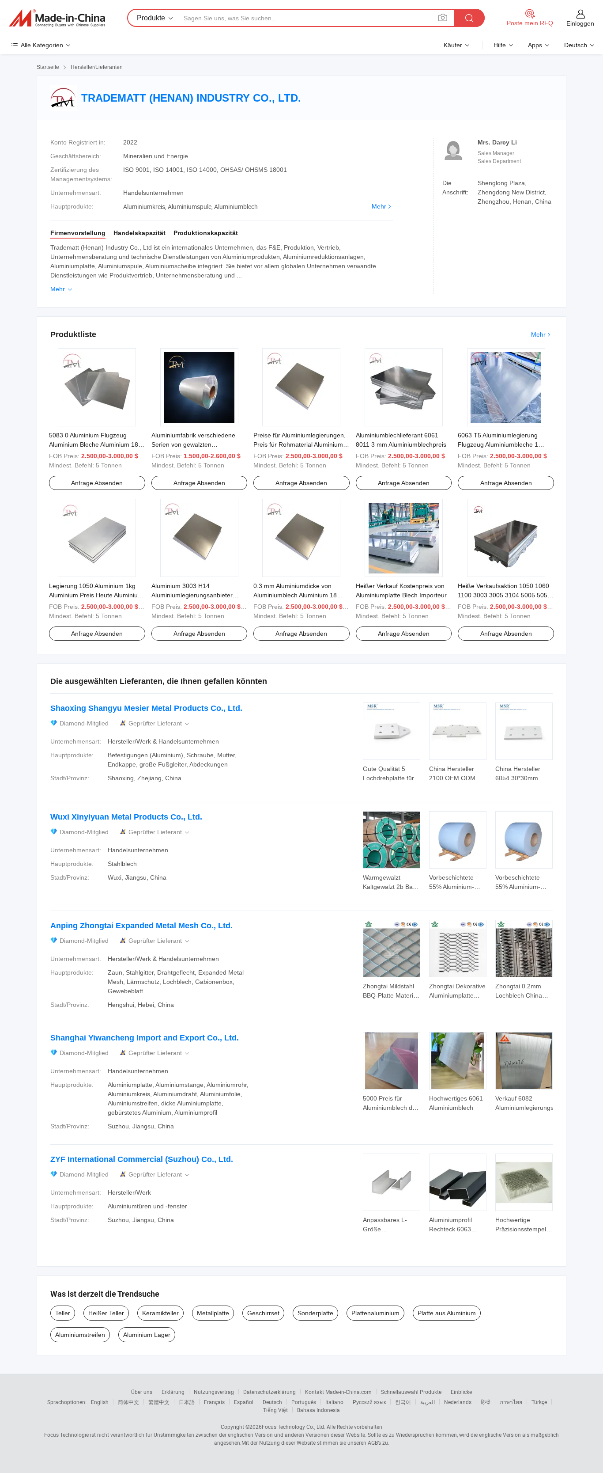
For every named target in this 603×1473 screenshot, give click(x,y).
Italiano (334, 1401)
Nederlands (457, 1401)
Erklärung (173, 1391)
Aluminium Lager (146, 1334)
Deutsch (272, 1401)
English (100, 1401)
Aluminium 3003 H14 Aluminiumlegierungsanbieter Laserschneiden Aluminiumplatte (196, 595)
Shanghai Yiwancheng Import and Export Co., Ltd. (144, 1037)
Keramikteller (160, 1313)
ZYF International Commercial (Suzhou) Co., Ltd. (141, 1159)
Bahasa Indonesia (318, 1409)
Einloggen (580, 23)
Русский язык (369, 1401)
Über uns (141, 1391)
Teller (62, 1313)
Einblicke (461, 1391)
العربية (427, 1401)
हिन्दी (485, 1401)
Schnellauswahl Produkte (411, 1391)
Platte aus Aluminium (447, 1313)
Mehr (379, 206)
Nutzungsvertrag (214, 1391)
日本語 (187, 1401)
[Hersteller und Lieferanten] (57, 18)
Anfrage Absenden (97, 482)
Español (243, 1401)
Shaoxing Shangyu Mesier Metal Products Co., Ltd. (146, 708)
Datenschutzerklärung (269, 1391)
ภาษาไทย (511, 1401)
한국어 (403, 1401)
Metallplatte (213, 1313)
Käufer (453, 45)
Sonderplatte (315, 1313)
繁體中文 (159, 1401)
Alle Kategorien (42, 45)
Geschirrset (263, 1313)
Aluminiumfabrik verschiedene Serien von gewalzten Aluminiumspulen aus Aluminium (196, 444)
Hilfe (500, 45)
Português (303, 1401)
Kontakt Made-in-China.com (338, 1391)
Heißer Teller (106, 1313)
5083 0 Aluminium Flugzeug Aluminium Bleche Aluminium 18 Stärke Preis (93, 444)
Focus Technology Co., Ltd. (293, 1426)
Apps (535, 45)
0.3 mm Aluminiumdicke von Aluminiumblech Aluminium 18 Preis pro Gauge (295, 595)
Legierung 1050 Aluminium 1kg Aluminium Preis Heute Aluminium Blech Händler (96, 595)
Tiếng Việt (275, 1409)
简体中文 (128, 1401)
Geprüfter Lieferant (159, 723)
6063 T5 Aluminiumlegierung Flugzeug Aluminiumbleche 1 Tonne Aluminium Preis (498, 444)
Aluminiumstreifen (80, 1334)
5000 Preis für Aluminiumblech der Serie (390, 1107)
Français (214, 1401)
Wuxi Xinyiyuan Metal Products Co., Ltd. (126, 816)
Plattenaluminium (375, 1313)
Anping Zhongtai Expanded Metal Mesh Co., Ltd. (141, 925)
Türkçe (539, 1401)
